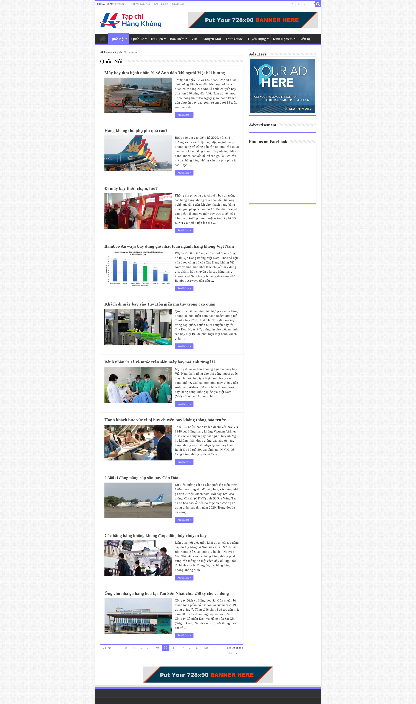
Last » (233, 653)
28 (148, 648)
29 (157, 648)
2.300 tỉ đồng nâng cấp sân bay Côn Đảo (141, 477)
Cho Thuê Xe (161, 3)
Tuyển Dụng (256, 39)
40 (197, 648)
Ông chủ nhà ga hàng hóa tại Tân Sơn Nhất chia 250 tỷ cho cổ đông (166, 593)
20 (133, 648)
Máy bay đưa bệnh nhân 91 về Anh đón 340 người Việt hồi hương (164, 72)
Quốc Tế (137, 39)
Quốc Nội (117, 39)
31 (174, 648)
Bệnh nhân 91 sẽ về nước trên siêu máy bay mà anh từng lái (159, 361)
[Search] (318, 4)
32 (182, 648)
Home (102, 38)
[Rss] (292, 4)
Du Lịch (157, 39)
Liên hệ (304, 39)
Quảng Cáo (178, 3)
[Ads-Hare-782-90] (253, 19)
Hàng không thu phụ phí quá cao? (135, 130)
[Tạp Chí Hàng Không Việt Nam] (130, 20)
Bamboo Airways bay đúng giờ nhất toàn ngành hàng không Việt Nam (169, 246)
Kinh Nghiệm (282, 39)
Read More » (184, 114)
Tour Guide (234, 39)
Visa (194, 39)
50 (206, 648)
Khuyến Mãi (211, 39)
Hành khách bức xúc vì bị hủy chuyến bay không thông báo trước (165, 419)
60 (214, 648)
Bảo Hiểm (177, 39)
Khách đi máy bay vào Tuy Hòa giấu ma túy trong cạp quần (159, 304)
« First (106, 648)
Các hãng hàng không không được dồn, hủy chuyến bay (155, 535)
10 (125, 648)
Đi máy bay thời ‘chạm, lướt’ (131, 188)
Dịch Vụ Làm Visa (140, 3)
